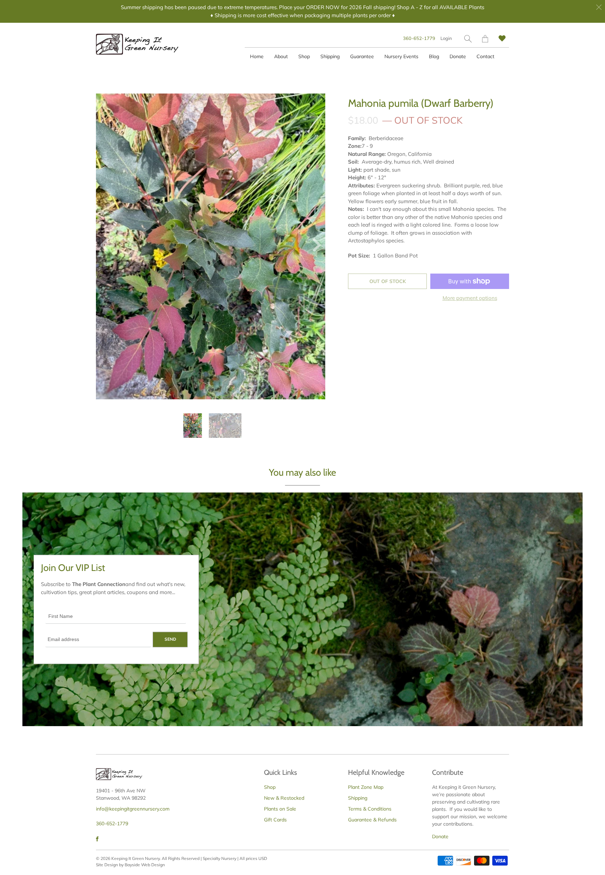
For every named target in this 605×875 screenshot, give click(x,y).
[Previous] (107, 246)
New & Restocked (284, 798)
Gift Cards (275, 820)
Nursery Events (401, 56)
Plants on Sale (280, 809)
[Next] (314, 246)
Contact (485, 56)
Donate (458, 56)
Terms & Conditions (369, 809)
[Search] (468, 39)
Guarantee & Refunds (372, 820)
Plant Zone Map (365, 787)
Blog (434, 56)
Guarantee (362, 56)
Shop (304, 56)
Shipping (330, 56)
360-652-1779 (419, 38)
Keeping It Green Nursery (135, 858)
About (281, 56)
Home (257, 56)
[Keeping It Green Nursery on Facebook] (97, 838)
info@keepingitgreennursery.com (132, 809)
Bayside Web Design (145, 864)
